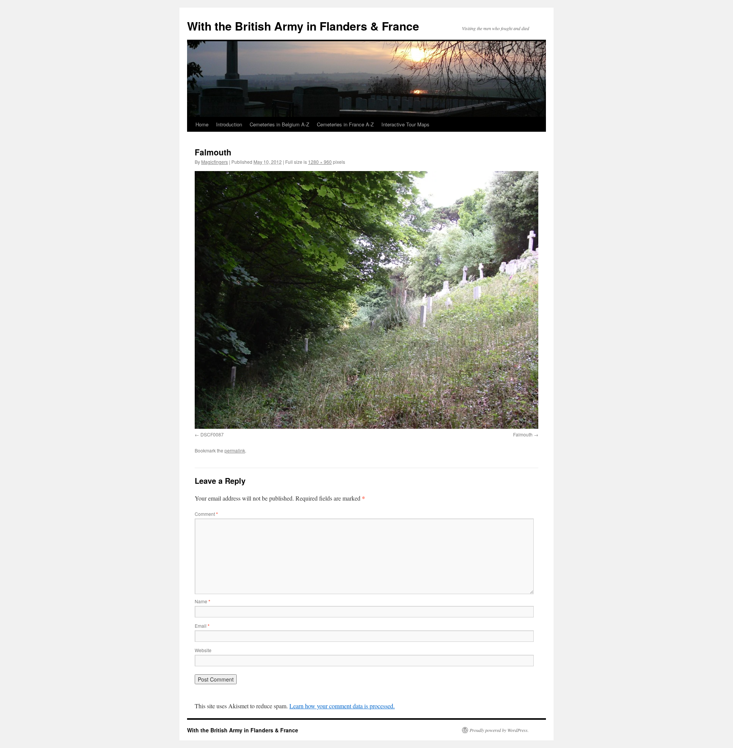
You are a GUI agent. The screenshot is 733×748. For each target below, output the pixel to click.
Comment (206, 514)
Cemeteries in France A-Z (345, 124)
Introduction (229, 124)
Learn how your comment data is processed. (342, 706)
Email (202, 625)
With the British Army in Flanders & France (303, 26)
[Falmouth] (366, 300)
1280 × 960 (320, 161)
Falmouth (523, 434)
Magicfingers (214, 161)
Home (201, 124)
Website (203, 650)
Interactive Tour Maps (405, 124)
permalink (234, 450)
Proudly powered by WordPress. (499, 730)
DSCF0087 (212, 434)
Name (202, 601)
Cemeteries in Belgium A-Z (279, 124)
